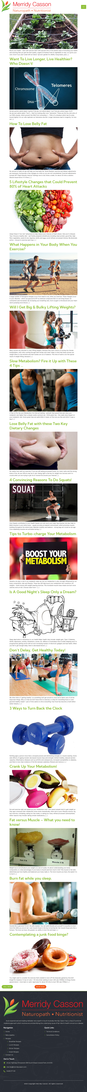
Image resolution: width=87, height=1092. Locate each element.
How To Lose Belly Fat (28, 123)
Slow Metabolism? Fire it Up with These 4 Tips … (43, 363)
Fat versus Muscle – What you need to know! (42, 822)
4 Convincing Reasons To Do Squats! (41, 480)
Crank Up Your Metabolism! (33, 766)
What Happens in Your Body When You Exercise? (43, 246)
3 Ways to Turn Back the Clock (36, 708)
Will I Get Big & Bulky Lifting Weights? (43, 307)
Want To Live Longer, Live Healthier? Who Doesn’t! (41, 61)
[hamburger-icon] (83, 7)
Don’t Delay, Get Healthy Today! (37, 650)
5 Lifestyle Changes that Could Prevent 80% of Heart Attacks (43, 184)
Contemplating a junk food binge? (39, 934)
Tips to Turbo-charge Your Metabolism (43, 533)
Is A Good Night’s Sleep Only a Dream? (43, 592)
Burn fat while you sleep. (31, 878)
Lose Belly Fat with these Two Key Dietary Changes (39, 425)
